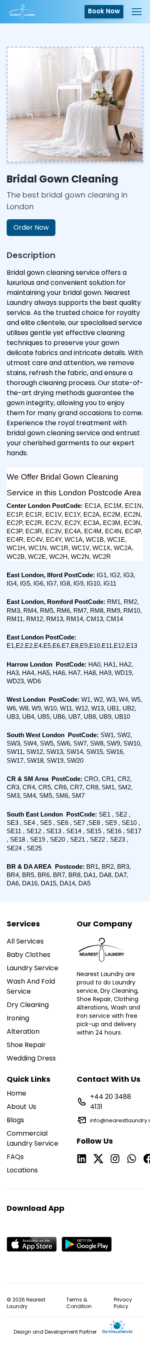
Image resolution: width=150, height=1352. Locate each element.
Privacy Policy (123, 1303)
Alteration (23, 1031)
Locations (22, 1170)
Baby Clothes (28, 954)
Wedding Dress (31, 1058)
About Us (21, 1106)
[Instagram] (115, 1159)
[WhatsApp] (132, 1159)
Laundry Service (32, 968)
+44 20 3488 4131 (110, 1101)
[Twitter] (98, 1159)
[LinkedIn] (82, 1159)
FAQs (15, 1157)
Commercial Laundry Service (32, 1138)
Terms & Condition (79, 1303)
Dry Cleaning (28, 1005)
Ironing (18, 1018)
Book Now (104, 11)
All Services (25, 941)
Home (16, 1093)
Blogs (15, 1120)
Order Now (31, 227)
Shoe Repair (26, 1045)
